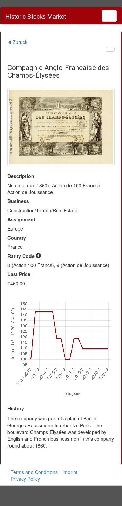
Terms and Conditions (34, 471)
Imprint (69, 471)
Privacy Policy (25, 478)
